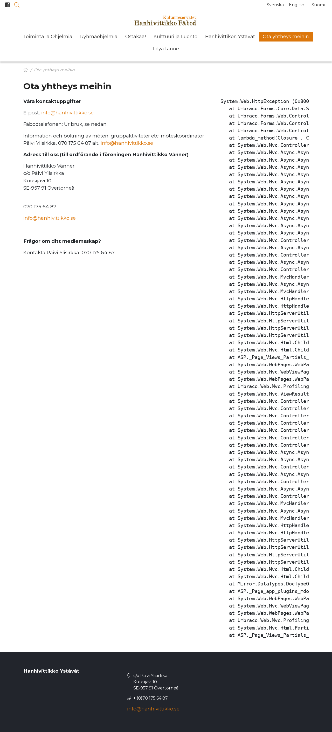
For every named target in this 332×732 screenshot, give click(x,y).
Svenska (275, 4)
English (296, 4)
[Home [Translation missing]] (25, 69)
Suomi (318, 4)
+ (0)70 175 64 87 (150, 698)
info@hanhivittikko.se (67, 113)
